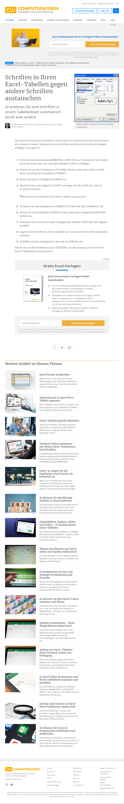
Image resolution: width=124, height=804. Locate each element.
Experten (76, 782)
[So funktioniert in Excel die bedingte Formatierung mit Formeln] (20, 577)
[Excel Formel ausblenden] (20, 380)
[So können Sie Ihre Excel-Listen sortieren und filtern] (20, 604)
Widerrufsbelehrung (54, 782)
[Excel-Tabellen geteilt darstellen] (20, 426)
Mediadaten (77, 772)
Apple (103, 20)
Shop (117, 3)
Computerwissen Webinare (105, 778)
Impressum (51, 772)
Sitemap (76, 775)
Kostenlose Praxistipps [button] (84, 11)
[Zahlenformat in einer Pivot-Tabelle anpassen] (20, 403)
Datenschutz (51, 775)
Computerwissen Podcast (105, 3)
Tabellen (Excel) (41, 63)
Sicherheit (78, 20)
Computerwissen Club (88, 3)
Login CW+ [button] (105, 11)
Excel (32, 63)
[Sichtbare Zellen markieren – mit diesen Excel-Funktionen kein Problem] (20, 449)
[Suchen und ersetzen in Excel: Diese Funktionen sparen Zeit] (20, 709)
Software (9, 20)
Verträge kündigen (53, 785)
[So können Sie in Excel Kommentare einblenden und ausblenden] (20, 733)
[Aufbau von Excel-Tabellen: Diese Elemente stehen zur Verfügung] (20, 655)
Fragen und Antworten (107, 768)
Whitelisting (77, 768)
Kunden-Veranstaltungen (105, 784)
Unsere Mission (78, 785)
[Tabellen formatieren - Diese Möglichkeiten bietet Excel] (20, 628)
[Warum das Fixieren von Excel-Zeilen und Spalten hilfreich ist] (20, 554)
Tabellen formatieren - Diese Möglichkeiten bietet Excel (69, 63)
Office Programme (21, 63)
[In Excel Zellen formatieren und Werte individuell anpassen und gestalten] (20, 682)
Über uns (76, 778)
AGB (48, 778)
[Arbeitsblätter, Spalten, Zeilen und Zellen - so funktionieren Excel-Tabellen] (20, 527)
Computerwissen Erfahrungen (105, 773)
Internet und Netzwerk (58, 20)
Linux (112, 20)
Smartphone (37, 20)
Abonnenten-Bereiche (107, 788)
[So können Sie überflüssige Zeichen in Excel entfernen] (20, 503)
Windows (22, 20)
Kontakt (49, 768)
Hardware (91, 20)
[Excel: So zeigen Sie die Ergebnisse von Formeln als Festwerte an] (20, 476)
